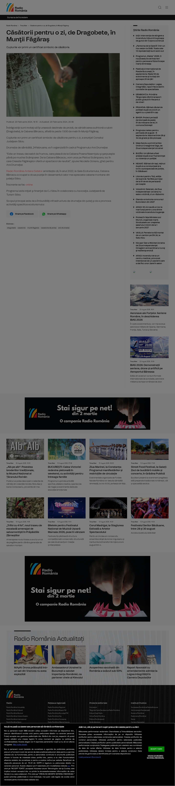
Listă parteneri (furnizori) (90, 757)
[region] (87, 754)
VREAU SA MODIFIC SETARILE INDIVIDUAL (155, 757)
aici (69, 766)
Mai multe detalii (20, 745)
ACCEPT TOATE (156, 749)
